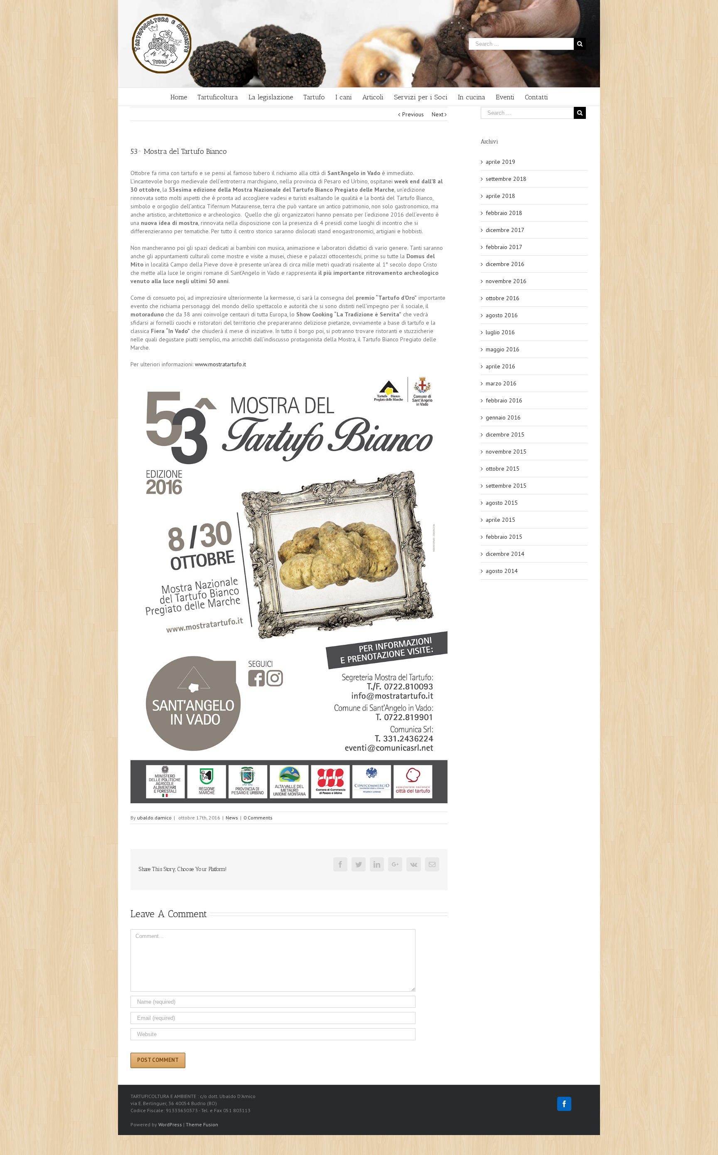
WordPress (170, 1124)
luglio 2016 (500, 332)
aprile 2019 (500, 161)
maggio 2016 (502, 349)
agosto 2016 (502, 315)
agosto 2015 (502, 502)
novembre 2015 (506, 451)
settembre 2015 (506, 485)
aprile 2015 (500, 519)
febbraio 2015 (504, 536)
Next (437, 114)
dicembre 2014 (505, 554)
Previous (413, 114)
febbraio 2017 (504, 247)
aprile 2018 (500, 196)
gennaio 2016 (503, 417)
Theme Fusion (202, 1124)
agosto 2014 (502, 571)
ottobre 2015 (502, 468)
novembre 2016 (506, 281)
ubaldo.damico (154, 817)
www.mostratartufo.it (220, 364)
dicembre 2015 (505, 434)
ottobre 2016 (502, 298)
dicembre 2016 (505, 264)
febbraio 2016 (504, 400)
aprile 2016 (500, 366)
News (232, 817)
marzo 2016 (501, 383)
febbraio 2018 (504, 213)
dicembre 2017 (505, 230)
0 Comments (258, 817)
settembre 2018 (506, 179)
